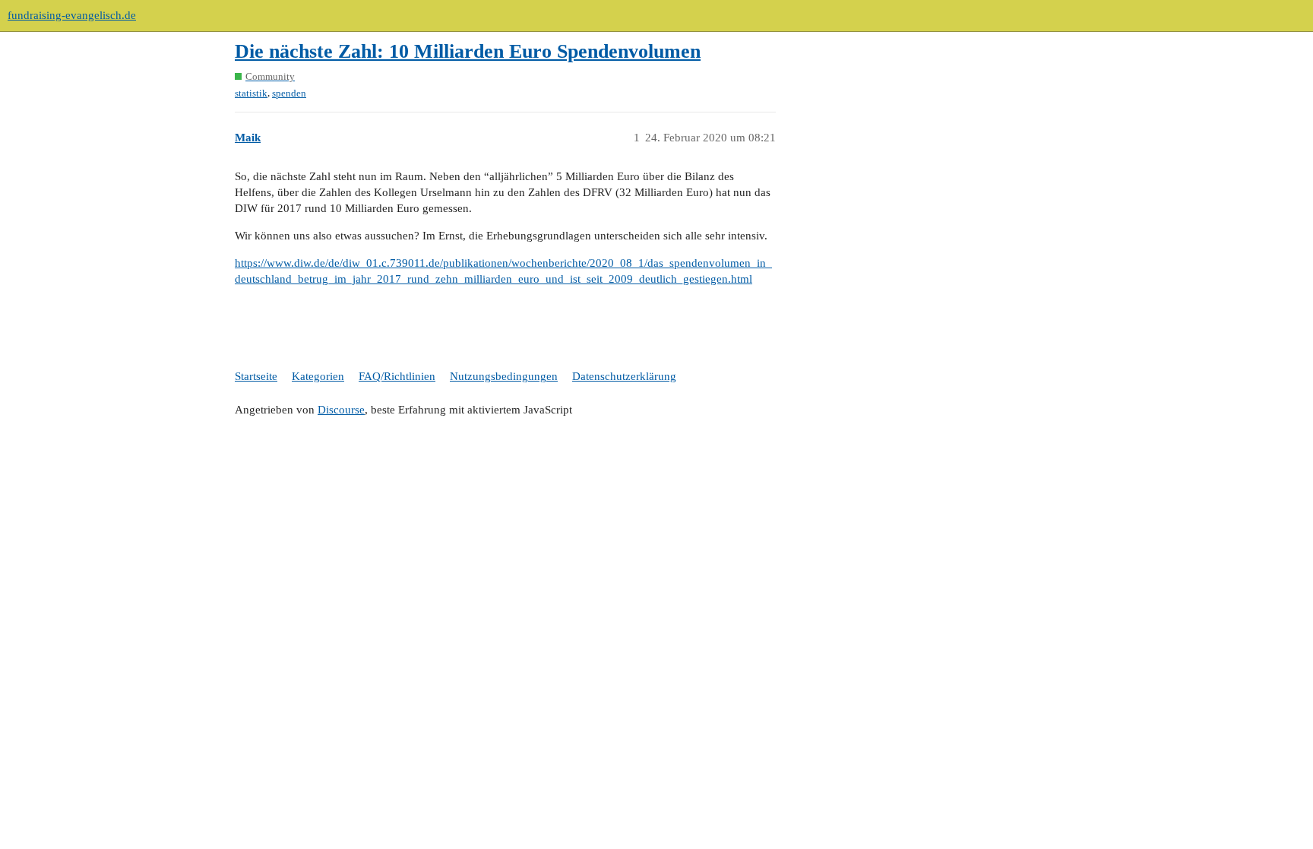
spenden (289, 93)
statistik (251, 93)
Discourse (341, 410)
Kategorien (318, 376)
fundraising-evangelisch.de (72, 15)
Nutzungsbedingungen (504, 376)
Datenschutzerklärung (624, 376)
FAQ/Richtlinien (397, 376)
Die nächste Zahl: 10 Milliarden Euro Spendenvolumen (468, 51)
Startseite (256, 376)
